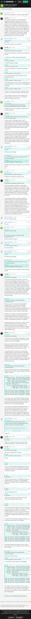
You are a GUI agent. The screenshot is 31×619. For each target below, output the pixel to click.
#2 (29, 18)
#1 (29, 13)
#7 (29, 146)
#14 (29, 251)
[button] (2, 2)
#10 (29, 217)
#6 (29, 113)
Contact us (2, 601)
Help (22, 601)
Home (25, 601)
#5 (29, 101)
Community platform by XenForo (14, 605)
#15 (29, 274)
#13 (29, 242)
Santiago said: (8, 40)
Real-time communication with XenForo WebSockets (13, 606)
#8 (29, 171)
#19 (29, 447)
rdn (6, 6)
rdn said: (7, 115)
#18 (29, 436)
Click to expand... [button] (17, 430)
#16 (29, 332)
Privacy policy (17, 601)
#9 (29, 180)
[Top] (28, 602)
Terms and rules (9, 601)
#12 (29, 227)
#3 (29, 38)
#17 (29, 418)
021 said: (7, 49)
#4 (29, 47)
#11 (29, 222)
